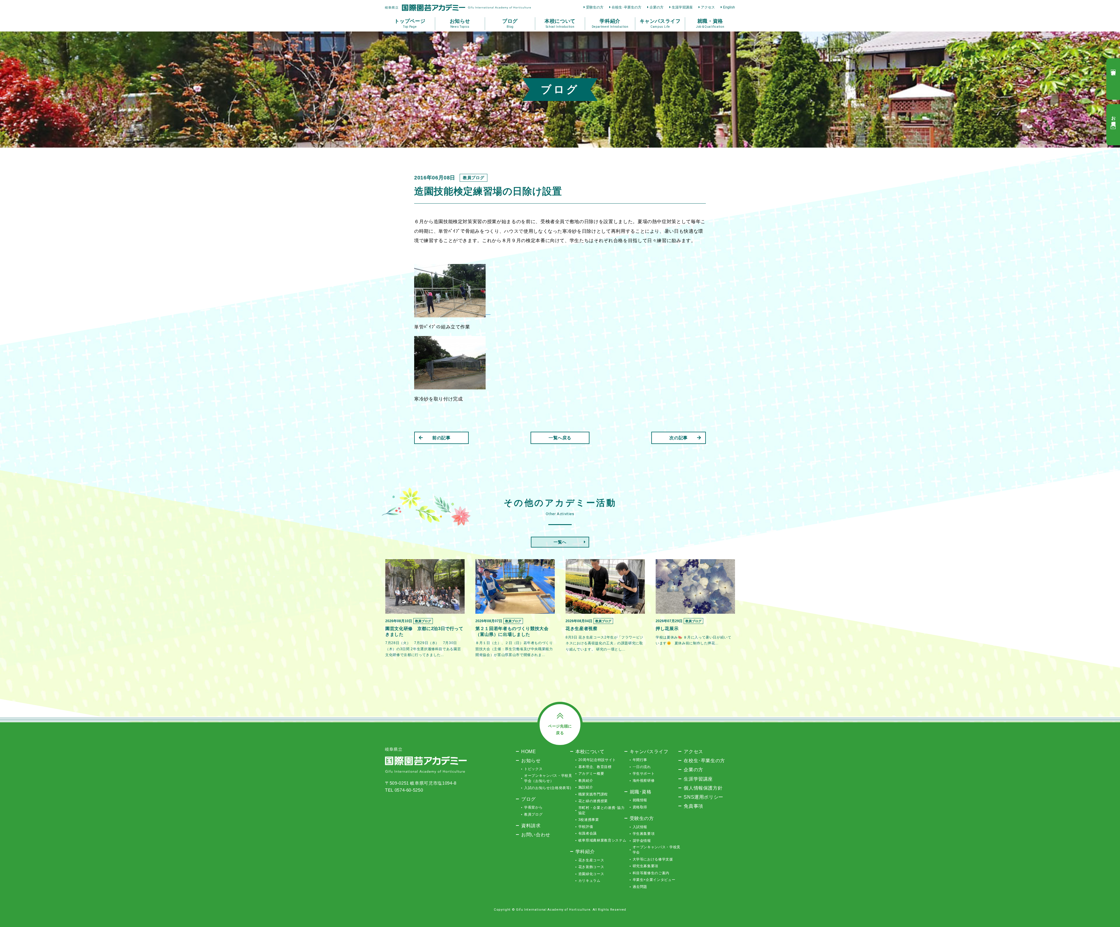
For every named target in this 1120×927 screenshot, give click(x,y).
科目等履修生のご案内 (651, 873)
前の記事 (441, 437)
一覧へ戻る (560, 437)
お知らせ (531, 760)
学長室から (533, 807)
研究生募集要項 (646, 866)
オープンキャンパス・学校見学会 (656, 849)
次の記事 (678, 437)
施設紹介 (585, 787)
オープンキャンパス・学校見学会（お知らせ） (548, 778)
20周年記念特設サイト (597, 760)
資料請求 (531, 825)
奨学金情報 (642, 841)
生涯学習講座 (682, 7)
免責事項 (693, 806)
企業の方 (657, 7)
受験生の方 (594, 7)
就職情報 (640, 800)
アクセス (708, 7)
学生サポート (644, 774)
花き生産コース (591, 860)
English (729, 7)
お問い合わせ (535, 834)
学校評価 (585, 827)
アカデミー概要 (591, 774)
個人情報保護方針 (703, 787)
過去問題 (640, 887)
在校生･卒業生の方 (626, 7)
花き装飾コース (591, 867)
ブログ (528, 799)
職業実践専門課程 (593, 794)
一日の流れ (642, 767)
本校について (590, 751)
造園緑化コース (591, 874)
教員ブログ (533, 814)
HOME (528, 751)
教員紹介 (585, 781)
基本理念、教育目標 (595, 767)
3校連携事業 (588, 820)
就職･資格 (641, 791)
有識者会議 (587, 833)
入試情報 (640, 827)
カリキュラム (589, 881)
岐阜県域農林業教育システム (602, 840)
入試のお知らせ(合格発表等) (547, 788)
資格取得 (640, 807)
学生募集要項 (644, 834)
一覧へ (560, 542)
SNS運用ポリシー (703, 797)
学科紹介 (585, 851)
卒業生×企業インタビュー (654, 880)
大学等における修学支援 (653, 859)
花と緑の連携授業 (593, 801)
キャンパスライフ (649, 751)
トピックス (533, 769)
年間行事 (640, 760)
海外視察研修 (644, 781)
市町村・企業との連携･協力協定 (601, 810)
